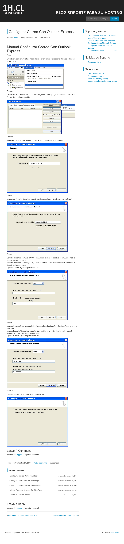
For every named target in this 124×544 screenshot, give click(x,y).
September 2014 (94, 62)
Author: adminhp (40, 463)
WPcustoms (115, 532)
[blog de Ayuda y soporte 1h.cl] (62, 8)
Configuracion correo (96, 76)
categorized (54, 463)
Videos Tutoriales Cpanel (97, 38)
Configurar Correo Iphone (43, 494)
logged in (20, 454)
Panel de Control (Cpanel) (98, 78)
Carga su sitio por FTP (96, 73)
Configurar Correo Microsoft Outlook (43, 476)
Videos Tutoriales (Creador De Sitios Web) (43, 490)
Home (16, 37)
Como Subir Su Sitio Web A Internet (101, 40)
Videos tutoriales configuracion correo (102, 81)
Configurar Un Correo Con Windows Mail (43, 485)
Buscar (114, 18)
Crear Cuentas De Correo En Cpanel (102, 35)
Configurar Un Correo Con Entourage (43, 480)
